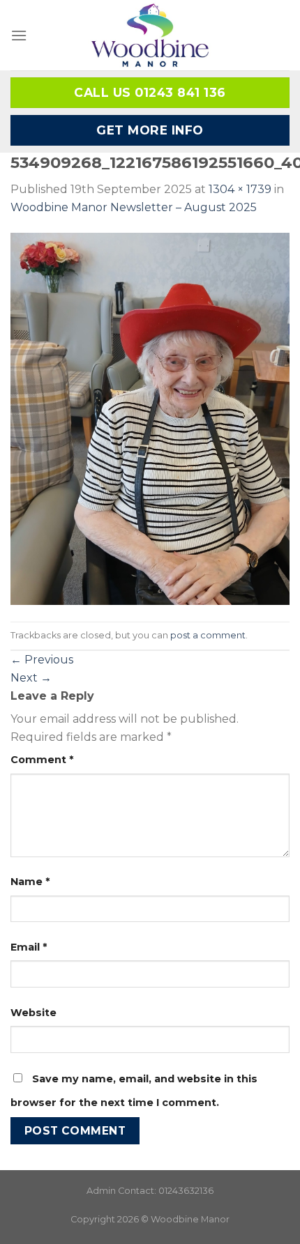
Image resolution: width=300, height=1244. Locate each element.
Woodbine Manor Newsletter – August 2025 (133, 207)
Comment (41, 759)
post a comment (208, 635)
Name (30, 881)
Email (28, 947)
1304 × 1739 (240, 189)
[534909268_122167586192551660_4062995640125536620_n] (150, 417)
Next (31, 677)
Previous (41, 659)
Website (33, 1012)
